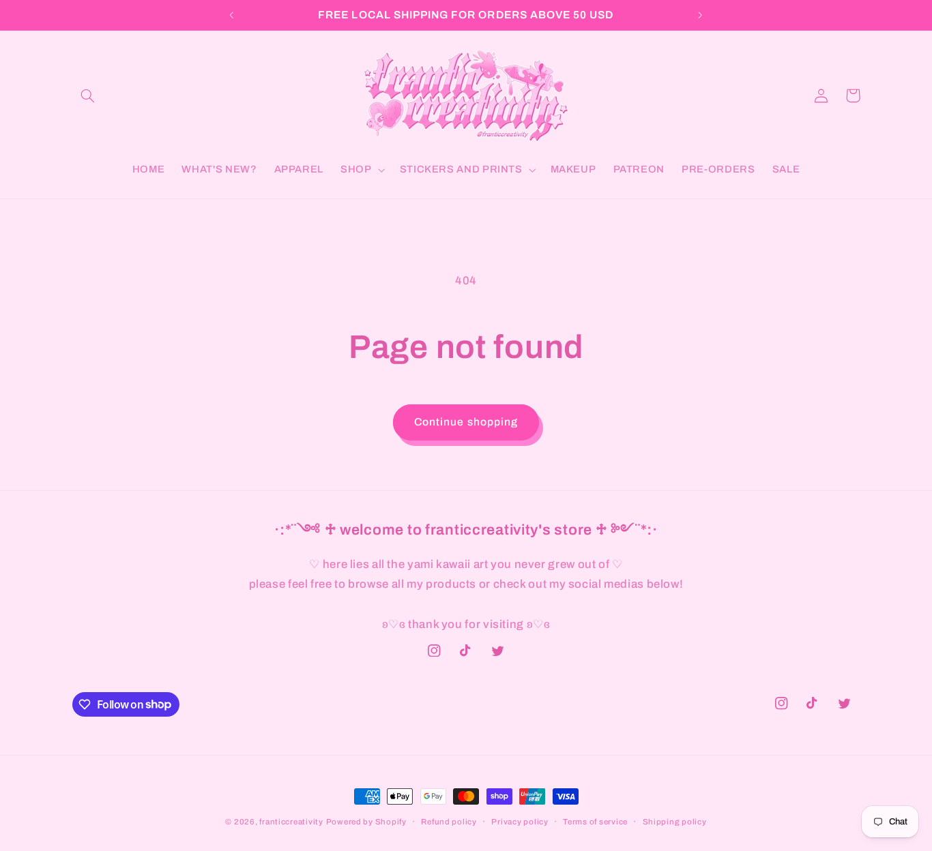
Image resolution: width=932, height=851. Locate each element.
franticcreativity (291, 822)
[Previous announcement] (232, 15)
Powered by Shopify (366, 822)
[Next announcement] (700, 15)
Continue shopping (466, 422)
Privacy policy (519, 822)
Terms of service (595, 822)
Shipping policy (675, 822)
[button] (88, 95)
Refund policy (449, 822)
